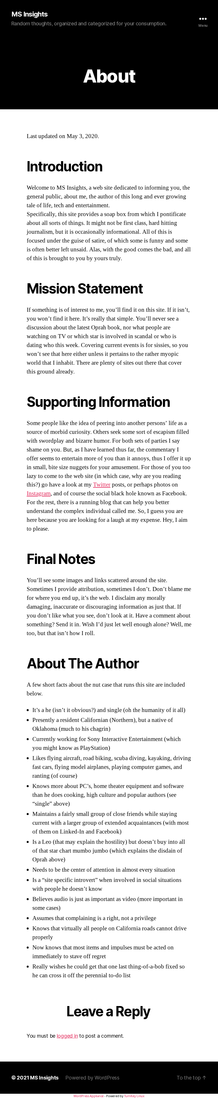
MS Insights (29, 14)
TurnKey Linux (134, 1096)
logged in (67, 1036)
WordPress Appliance (89, 1096)
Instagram (39, 493)
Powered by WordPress (92, 1078)
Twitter (101, 485)
